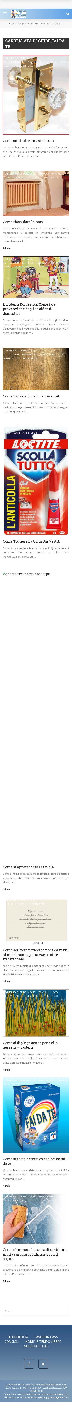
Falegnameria (29, 62)
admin (6, 248)
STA (39, 1387)
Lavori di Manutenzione (26, 177)
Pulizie (15, 1084)
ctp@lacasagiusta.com (56, 1397)
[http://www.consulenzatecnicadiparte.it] (22, 1387)
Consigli (14, 62)
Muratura (17, 1200)
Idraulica (44, 174)
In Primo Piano (48, 62)
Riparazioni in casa (22, 65)
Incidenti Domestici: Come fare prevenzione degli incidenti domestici (29, 309)
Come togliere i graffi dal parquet (31, 396)
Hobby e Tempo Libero (27, 996)
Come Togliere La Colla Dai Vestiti (31, 541)
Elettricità (27, 262)
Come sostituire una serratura (28, 140)
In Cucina (56, 574)
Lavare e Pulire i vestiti (25, 433)
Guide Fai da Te (36, 1346)
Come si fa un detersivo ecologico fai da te (34, 1161)
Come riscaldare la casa (23, 221)
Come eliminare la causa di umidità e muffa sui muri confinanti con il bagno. (35, 1254)
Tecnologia (18, 1337)
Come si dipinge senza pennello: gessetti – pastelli (30, 1044)
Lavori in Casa (50, 177)
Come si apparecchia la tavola (28, 867)
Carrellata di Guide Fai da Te (20, 174)
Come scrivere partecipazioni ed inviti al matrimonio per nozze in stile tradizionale (36, 954)
